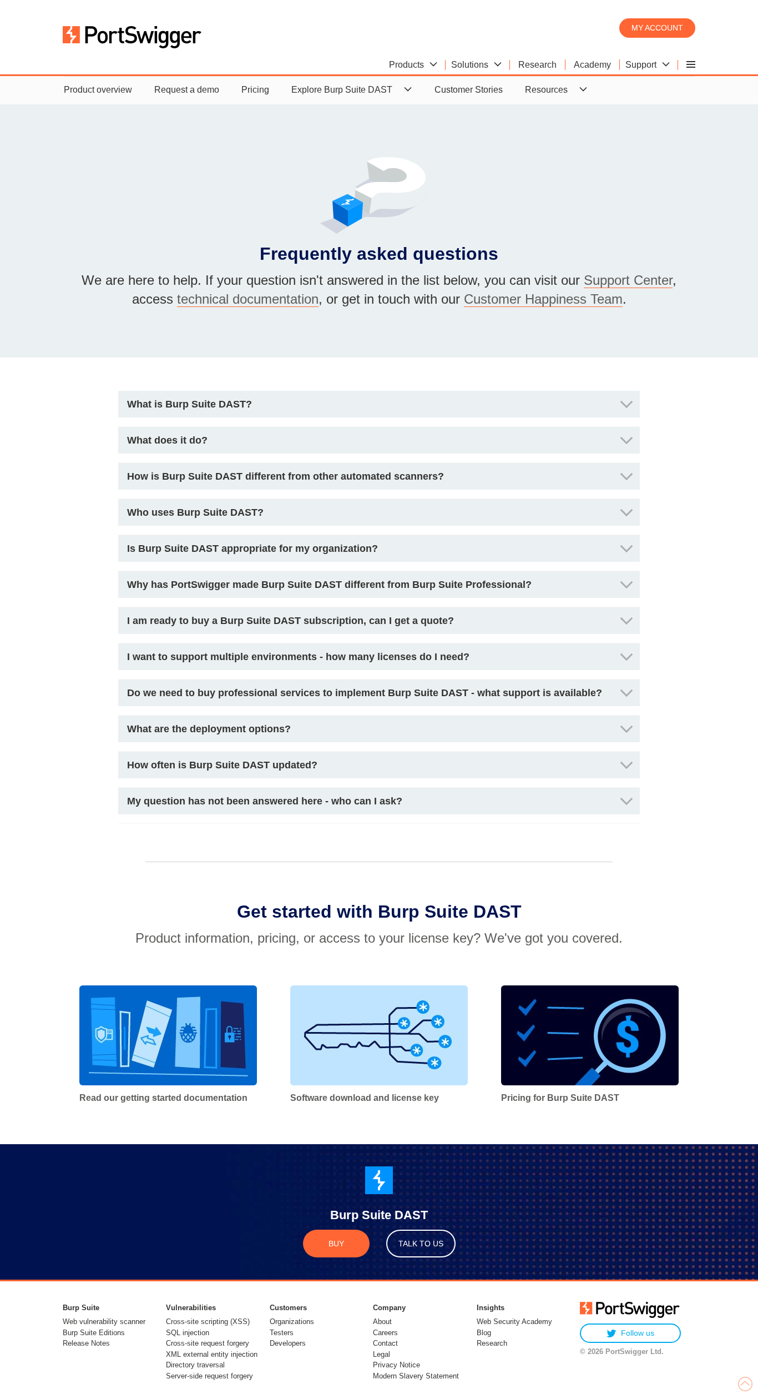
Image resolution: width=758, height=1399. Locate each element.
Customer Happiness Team (543, 298)
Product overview (98, 89)
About (382, 1321)
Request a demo (186, 89)
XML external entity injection (211, 1354)
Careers (385, 1332)
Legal (381, 1354)
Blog (484, 1332)
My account (657, 27)
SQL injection (187, 1332)
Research (492, 1343)
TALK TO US (420, 1243)
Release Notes (86, 1343)
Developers (288, 1343)
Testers (282, 1332)
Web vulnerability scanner (104, 1321)
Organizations (292, 1321)
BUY (336, 1243)
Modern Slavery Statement (416, 1376)
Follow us (637, 1332)
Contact (385, 1343)
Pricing (255, 89)
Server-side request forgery (209, 1376)
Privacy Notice (396, 1365)
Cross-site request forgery (207, 1343)
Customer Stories (468, 89)
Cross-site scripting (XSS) (208, 1321)
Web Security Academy (514, 1321)
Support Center (628, 280)
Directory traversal (195, 1365)
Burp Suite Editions (94, 1332)
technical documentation (248, 298)
